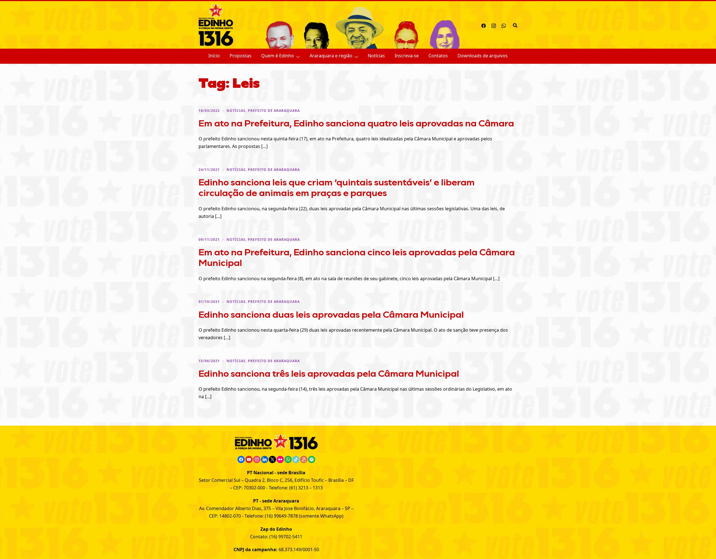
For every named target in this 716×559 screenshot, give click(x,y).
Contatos (438, 56)
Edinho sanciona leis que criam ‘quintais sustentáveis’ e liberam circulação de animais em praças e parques (337, 187)
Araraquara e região (331, 56)
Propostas (240, 56)
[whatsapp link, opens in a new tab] (503, 25)
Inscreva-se (407, 56)
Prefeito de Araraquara (274, 110)
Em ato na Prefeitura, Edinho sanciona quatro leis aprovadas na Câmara (356, 123)
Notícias (376, 56)
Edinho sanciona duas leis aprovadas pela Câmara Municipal (331, 314)
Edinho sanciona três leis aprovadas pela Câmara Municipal (329, 373)
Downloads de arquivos (483, 56)
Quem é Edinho (277, 56)
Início (214, 56)
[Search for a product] (515, 25)
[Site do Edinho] (216, 24)
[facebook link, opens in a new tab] (483, 25)
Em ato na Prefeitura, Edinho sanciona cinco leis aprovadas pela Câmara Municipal (357, 257)
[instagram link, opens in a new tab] (493, 25)
